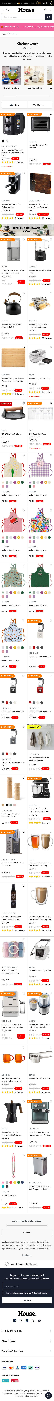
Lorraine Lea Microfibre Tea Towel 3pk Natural (39, 759)
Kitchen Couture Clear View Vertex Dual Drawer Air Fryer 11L (12, 151)
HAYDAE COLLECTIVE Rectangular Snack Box (10, 971)
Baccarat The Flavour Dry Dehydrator (38, 146)
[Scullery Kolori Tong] (13, 1165)
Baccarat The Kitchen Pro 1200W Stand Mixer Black (39, 810)
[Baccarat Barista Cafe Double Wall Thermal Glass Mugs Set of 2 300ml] (40, 896)
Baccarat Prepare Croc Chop (39, 378)
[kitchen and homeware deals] (27, 230)
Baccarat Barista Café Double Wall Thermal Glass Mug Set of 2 (40, 864)
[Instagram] (21, 1320)
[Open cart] (50, 9)
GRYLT (4, 431)
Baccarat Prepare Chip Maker (40, 970)
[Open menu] (3, 9)
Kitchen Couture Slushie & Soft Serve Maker (13, 864)
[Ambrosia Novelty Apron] (13, 465)
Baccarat (33, 141)
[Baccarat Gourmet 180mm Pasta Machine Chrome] (40, 303)
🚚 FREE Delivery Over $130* (19, 3)
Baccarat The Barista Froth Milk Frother (40, 271)
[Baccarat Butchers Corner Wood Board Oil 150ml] (13, 896)
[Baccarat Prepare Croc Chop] (40, 357)
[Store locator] (45, 9)
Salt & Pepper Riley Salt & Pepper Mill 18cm (11, 815)
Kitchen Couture (9, 146)
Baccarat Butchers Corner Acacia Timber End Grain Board (38, 206)
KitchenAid (33, 653)
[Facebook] (14, 1320)
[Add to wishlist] (23, 114)
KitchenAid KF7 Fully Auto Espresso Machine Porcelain (12, 1025)
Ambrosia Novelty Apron (11, 495)
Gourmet (33, 321)
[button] (14, 105)
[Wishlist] (7, 9)
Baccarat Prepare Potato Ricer (40, 1078)
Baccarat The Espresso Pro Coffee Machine (11, 205)
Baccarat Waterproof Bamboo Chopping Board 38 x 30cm (13, 379)
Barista (4, 321)
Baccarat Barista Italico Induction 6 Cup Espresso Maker (11, 1134)
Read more (27, 59)
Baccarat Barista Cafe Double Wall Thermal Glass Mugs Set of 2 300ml (40, 918)
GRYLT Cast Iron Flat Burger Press (12, 435)
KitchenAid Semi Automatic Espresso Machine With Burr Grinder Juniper (39, 1134)
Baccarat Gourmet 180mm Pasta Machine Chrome (39, 325)
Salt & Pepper (7, 810)
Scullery (5, 1192)
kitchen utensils (44, 56)
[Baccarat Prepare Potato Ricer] (40, 1057)
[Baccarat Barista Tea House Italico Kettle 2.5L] (13, 303)
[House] (26, 10)
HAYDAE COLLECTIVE (9, 967)
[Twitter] (33, 1320)
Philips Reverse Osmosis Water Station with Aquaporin (13, 271)
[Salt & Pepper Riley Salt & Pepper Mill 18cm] (13, 788)
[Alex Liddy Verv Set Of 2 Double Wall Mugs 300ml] (13, 1057)
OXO (31, 431)
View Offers (44, 3)
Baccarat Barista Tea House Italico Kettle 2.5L (12, 325)
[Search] (48, 17)
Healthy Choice (35, 1183)
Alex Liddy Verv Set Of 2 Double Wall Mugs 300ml (11, 1079)
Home (4, 34)
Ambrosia (6, 492)
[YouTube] (39, 1320)
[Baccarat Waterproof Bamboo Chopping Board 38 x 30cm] (13, 357)
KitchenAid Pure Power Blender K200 (40, 657)
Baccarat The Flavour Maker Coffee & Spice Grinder (39, 1025)
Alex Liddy (6, 1075)
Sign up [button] (27, 1300)
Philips (4, 267)
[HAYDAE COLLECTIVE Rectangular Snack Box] (13, 950)
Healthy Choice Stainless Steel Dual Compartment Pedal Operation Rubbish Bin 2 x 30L (40, 1188)
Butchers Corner (36, 201)
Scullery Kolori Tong (9, 1195)
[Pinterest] (27, 1320)
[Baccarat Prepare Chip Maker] (40, 950)
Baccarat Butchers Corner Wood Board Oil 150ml (11, 918)
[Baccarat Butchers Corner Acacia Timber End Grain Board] (40, 183)
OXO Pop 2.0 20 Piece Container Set (37, 435)
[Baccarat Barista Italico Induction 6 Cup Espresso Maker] (13, 1111)
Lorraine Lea (34, 754)
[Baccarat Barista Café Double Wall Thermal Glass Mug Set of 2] (40, 842)
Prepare (32, 375)
